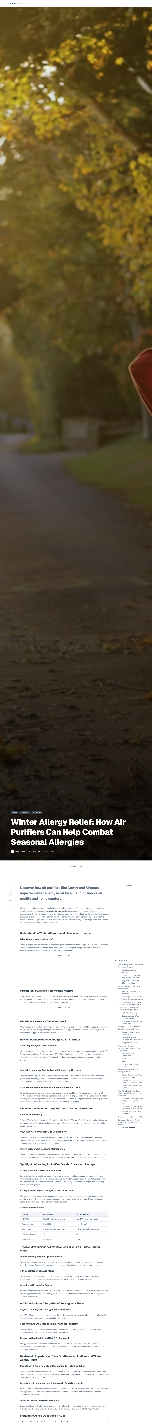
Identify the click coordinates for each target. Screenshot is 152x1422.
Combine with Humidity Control (130, 1065)
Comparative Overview (130, 1043)
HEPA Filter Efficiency (129, 1013)
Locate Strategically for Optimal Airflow (130, 1055)
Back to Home (17, 4)
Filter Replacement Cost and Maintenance (132, 1022)
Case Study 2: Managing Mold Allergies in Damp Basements (132, 1107)
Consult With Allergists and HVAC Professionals (131, 1087)
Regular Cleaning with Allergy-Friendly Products (132, 1076)
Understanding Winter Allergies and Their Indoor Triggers (130, 966)
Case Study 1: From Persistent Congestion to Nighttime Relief (133, 1101)
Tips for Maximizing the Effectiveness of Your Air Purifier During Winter (129, 1048)
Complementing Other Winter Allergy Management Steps (132, 1003)
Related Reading (128, 1128)
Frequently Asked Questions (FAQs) (130, 1117)
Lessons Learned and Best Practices (131, 1113)
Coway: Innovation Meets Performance (131, 1033)
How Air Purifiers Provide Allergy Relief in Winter (129, 987)
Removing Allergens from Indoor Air (131, 992)
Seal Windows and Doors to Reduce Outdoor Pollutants (132, 1081)
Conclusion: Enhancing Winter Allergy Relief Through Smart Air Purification (129, 1122)
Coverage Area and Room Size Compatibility (131, 1017)
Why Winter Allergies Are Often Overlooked (130, 982)
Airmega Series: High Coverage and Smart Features (132, 1038)
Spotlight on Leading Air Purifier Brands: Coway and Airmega (129, 1028)
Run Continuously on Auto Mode (131, 1060)
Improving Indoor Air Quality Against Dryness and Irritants (132, 998)
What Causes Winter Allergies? (129, 971)
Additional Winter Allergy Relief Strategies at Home (129, 1071)
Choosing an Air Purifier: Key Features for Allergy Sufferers (128, 1009)
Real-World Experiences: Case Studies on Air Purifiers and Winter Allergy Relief (130, 1093)
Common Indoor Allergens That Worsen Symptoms (131, 976)
